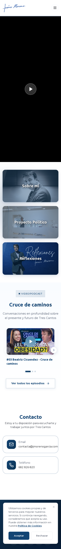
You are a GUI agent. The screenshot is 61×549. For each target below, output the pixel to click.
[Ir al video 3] (35, 371)
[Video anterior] (7, 350)
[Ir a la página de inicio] (14, 7)
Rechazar (42, 535)
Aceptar (19, 535)
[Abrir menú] (55, 7)
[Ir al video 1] (28, 371)
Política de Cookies (30, 525)
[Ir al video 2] (32, 371)
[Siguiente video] (54, 350)
